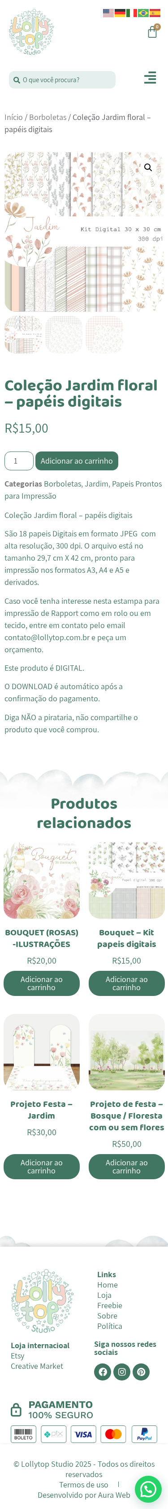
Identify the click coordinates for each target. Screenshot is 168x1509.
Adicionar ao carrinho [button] (42, 983)
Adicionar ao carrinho (77, 461)
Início (13, 117)
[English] (109, 12)
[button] (148, 167)
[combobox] (62, 80)
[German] (120, 12)
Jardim (96, 483)
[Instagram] (121, 1372)
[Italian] (132, 12)
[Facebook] (102, 1372)
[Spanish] (155, 12)
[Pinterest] (141, 1372)
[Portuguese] (144, 12)
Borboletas (47, 117)
